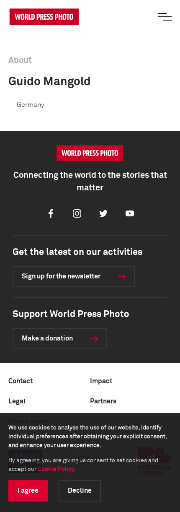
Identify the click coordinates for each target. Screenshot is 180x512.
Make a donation (47, 338)
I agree (28, 490)
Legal (17, 401)
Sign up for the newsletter (61, 276)
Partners (103, 401)
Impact (101, 381)
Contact (20, 381)
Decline (80, 490)
